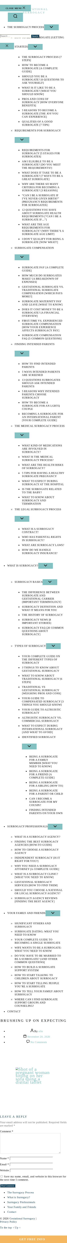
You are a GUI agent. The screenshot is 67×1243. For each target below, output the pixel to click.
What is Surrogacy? (22, 565)
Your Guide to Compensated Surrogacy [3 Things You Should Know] (43, 701)
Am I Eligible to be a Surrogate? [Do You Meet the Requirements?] (41, 164)
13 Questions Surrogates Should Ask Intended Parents (41, 383)
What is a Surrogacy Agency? (37, 836)
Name (4, 1158)
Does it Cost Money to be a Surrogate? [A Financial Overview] (42, 312)
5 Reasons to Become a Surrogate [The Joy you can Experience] (40, 113)
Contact (14, 1011)
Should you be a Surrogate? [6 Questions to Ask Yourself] (43, 79)
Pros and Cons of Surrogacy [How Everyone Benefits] (43, 102)
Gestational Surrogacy (22, 1218)
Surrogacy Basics (29, 582)
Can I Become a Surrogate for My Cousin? (43, 801)
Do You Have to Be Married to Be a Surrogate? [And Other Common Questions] (38, 959)
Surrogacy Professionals (27, 826)
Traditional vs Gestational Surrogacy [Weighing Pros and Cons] (41, 690)
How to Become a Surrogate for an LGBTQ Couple (41, 405)
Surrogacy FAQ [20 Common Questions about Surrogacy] (43, 631)
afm (41, 1031)
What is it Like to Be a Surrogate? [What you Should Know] (39, 91)
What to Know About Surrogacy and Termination (38, 500)
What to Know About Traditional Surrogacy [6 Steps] (42, 678)
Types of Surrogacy (30, 646)
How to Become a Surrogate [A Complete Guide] (40, 68)
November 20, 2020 (38, 1036)
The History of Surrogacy (42, 614)
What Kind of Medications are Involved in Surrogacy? (42, 448)
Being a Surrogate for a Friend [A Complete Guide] (43, 774)
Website (4, 1170)
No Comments (38, 1042)
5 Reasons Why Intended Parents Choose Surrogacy (40, 394)
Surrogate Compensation (34, 247)
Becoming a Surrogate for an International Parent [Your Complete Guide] (42, 417)
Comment (6, 1131)
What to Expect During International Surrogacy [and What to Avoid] (42, 729)
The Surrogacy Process (20, 1192)
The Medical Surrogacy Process (40, 426)
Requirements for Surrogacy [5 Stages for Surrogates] (41, 153)
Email (4, 1164)
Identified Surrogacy (39, 737)
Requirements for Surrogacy (38, 130)
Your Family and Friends (26, 913)
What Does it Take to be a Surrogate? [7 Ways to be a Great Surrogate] (42, 176)
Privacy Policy (8, 1221)
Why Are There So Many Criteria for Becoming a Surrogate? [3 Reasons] (40, 187)
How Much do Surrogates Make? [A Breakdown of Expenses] (42, 278)
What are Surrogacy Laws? (43, 545)
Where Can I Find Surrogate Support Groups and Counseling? (36, 1002)
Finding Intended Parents (35, 344)
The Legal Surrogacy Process (38, 509)
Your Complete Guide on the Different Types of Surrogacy (41, 659)
